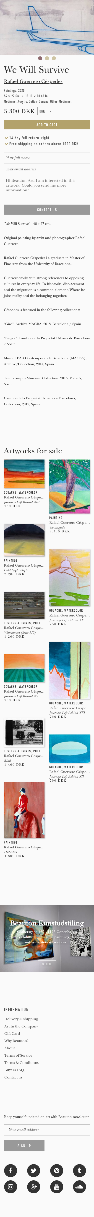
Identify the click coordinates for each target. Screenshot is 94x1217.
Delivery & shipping (21, 1019)
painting (56, 518)
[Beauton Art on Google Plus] (33, 1186)
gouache (10, 492)
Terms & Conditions (21, 1062)
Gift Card (12, 1033)
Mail (7, 761)
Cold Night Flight (16, 570)
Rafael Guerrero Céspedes (33, 81)
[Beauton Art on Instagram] (10, 1186)
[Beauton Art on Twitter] (33, 1170)
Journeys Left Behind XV (21, 696)
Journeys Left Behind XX (66, 620)
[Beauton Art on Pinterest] (56, 1170)
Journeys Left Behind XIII (21, 502)
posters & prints (17, 623)
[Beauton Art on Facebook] (10, 1170)
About (9, 1048)
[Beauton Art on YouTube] (56, 1186)
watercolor (28, 492)
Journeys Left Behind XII (66, 777)
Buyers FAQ (14, 1070)
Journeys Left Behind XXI (67, 713)
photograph (42, 623)
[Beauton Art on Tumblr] (79, 1170)
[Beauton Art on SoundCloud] (79, 1186)
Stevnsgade (57, 527)
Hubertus (10, 852)
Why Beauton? (16, 1041)
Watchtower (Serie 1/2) (19, 633)
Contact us (13, 1077)
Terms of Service (18, 1055)
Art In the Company (21, 1026)
